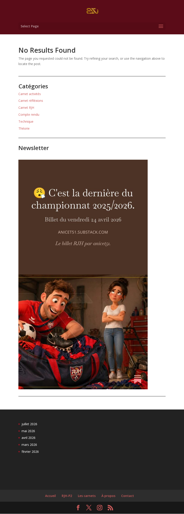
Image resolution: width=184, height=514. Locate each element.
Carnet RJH (26, 107)
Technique (25, 121)
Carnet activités (29, 94)
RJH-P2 (67, 496)
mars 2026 (29, 444)
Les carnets (87, 496)
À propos (108, 496)
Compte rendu (28, 114)
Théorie (24, 128)
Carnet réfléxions (30, 100)
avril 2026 (28, 438)
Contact (127, 496)
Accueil (50, 496)
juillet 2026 (29, 424)
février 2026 (30, 451)
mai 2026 (28, 431)
